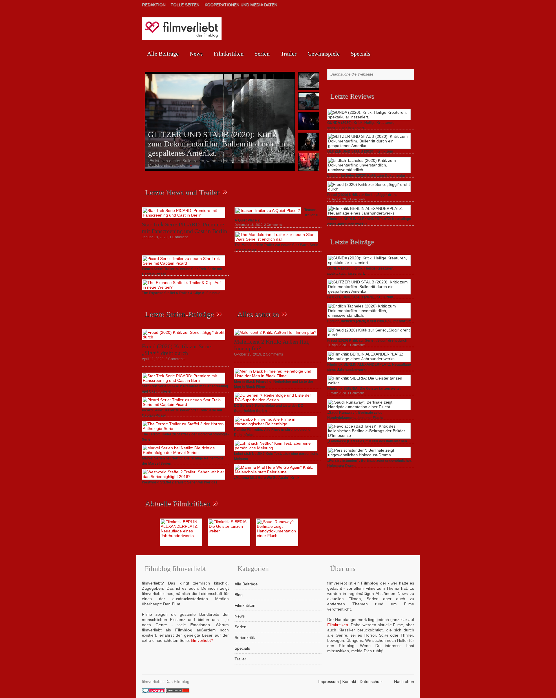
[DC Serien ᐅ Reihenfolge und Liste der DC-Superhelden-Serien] (275, 399)
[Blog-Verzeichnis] (153, 691)
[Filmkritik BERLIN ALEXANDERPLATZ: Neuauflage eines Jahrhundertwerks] (369, 213)
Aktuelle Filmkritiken (177, 503)
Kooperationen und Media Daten (240, 4)
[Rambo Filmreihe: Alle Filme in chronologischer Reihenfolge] (275, 424)
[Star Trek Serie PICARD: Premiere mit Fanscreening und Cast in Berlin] (183, 215)
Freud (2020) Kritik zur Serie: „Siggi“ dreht (362, 195)
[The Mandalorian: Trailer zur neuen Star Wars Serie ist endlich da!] (276, 239)
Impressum (328, 681)
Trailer (289, 53)
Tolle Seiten (185, 4)
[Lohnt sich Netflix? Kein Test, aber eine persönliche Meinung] (275, 448)
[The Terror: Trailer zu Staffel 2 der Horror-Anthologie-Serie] (183, 428)
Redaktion (153, 4)
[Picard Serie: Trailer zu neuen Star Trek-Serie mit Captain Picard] (183, 263)
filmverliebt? (202, 640)
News (196, 53)
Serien (262, 53)
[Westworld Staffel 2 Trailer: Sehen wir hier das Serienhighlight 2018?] (183, 476)
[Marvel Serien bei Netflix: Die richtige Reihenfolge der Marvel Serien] (183, 452)
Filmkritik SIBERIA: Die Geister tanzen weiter (364, 388)
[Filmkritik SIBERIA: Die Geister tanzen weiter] (369, 382)
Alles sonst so (258, 314)
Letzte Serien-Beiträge (179, 314)
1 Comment (178, 237)
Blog (239, 594)
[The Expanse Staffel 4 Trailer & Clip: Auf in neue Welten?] (183, 287)
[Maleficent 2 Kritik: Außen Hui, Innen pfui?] (275, 332)
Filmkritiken (229, 53)
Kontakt (349, 681)
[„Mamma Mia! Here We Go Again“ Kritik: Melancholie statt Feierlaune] (275, 472)
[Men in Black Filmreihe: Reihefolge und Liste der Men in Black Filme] (275, 375)
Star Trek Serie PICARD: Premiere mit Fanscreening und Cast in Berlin (184, 227)
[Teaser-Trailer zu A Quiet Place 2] (268, 210)
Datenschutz (371, 681)
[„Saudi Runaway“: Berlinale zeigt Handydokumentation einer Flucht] (369, 406)
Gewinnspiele (324, 53)
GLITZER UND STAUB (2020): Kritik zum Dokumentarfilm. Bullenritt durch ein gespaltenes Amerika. (216, 143)
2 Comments (273, 224)
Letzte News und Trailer (182, 192)
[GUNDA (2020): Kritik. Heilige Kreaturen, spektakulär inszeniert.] (369, 117)
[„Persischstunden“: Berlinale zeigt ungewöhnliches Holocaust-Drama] (369, 454)
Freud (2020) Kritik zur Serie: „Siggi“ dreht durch (177, 349)
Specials (360, 53)
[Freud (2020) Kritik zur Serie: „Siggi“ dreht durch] (183, 337)
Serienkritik (245, 637)
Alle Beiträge (163, 53)
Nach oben (404, 681)
